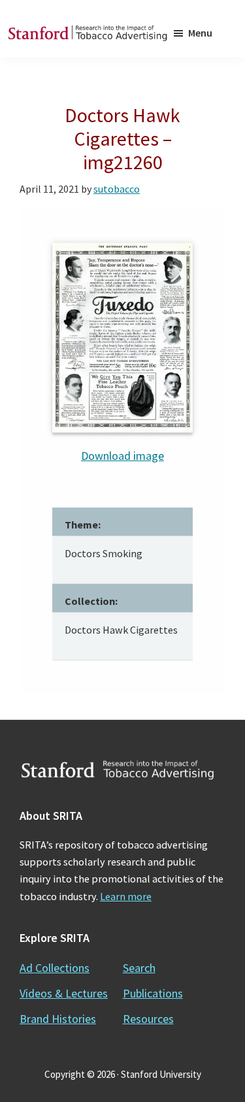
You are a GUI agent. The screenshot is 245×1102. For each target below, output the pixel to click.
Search (139, 967)
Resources (148, 1018)
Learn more (126, 896)
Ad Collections (55, 967)
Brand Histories (58, 1018)
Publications (153, 993)
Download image (122, 455)
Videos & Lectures (64, 993)
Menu (200, 32)
